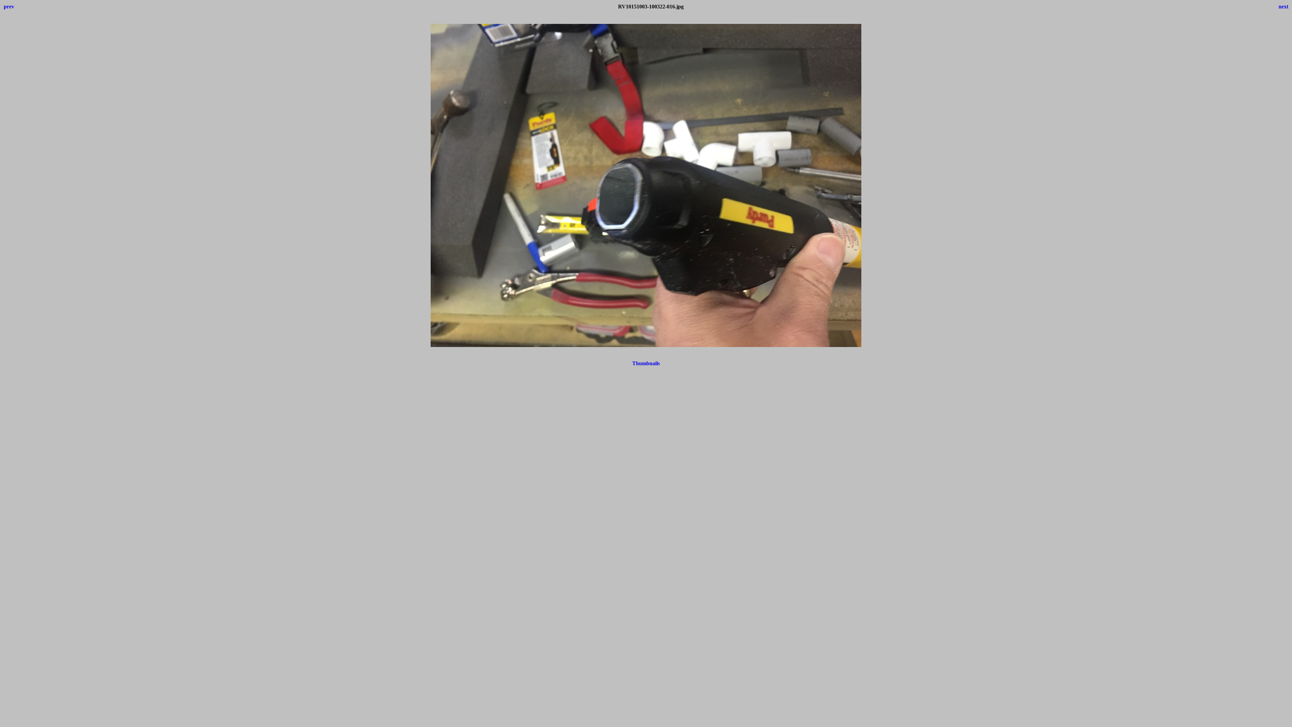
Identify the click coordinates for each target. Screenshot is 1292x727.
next (1283, 6)
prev (9, 6)
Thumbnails (646, 363)
